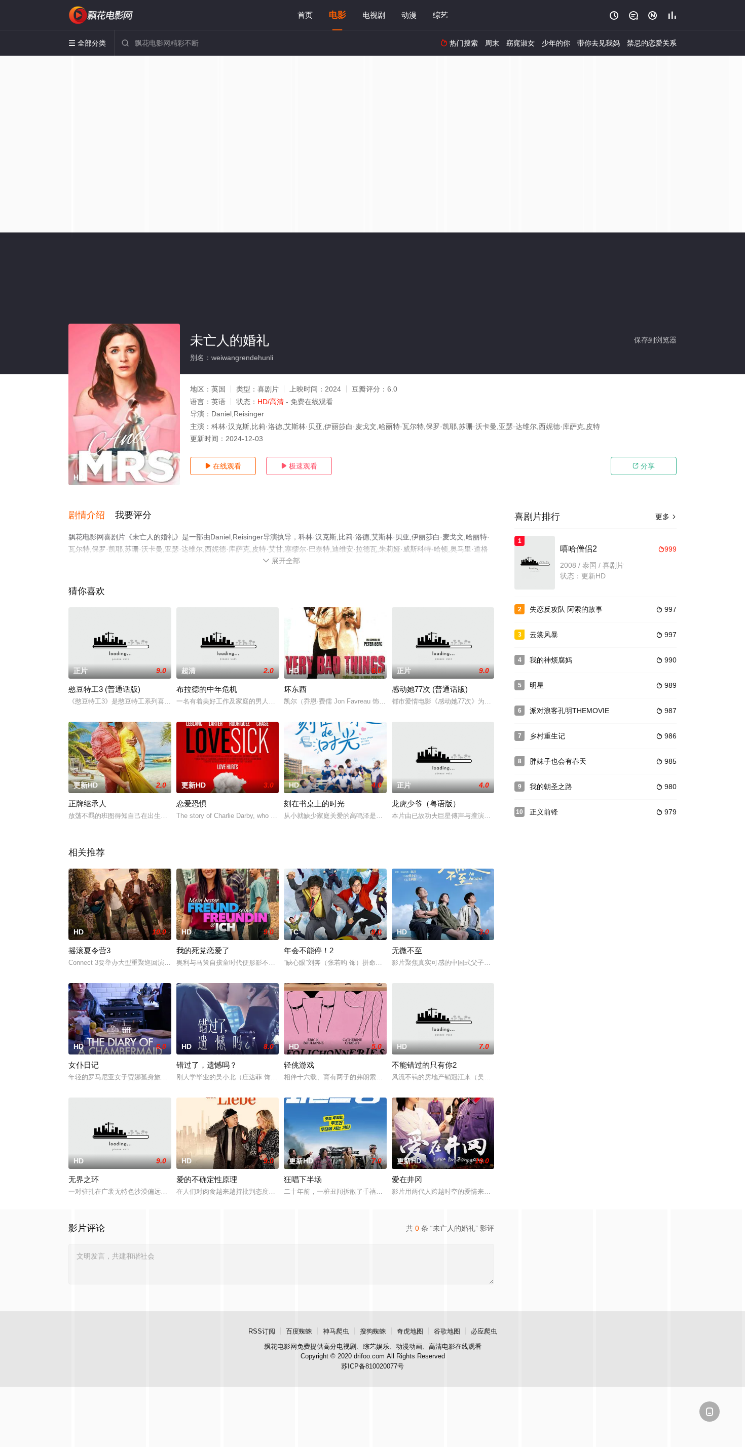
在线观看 (223, 466)
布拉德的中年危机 (206, 689)
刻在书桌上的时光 (314, 803)
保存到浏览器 (655, 340)
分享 (643, 466)
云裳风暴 (544, 635)
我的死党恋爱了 (203, 950)
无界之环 (83, 1179)
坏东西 (295, 689)
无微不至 (407, 950)
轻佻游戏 (299, 1065)
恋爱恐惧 (191, 803)
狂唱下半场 (303, 1179)
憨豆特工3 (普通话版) (104, 689)
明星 (537, 685)
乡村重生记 (547, 736)
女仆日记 (83, 1065)
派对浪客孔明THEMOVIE (569, 711)
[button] (91, 516)
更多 (666, 517)
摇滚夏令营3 (89, 950)
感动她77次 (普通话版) (430, 689)
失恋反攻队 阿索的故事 (566, 609)
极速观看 (299, 466)
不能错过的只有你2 (424, 1065)
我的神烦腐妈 (551, 660)
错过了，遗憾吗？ (206, 1065)
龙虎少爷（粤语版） (426, 803)
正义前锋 (544, 812)
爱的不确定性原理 (206, 1179)
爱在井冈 (407, 1179)
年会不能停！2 (308, 950)
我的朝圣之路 (551, 787)
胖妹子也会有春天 (558, 761)
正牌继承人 (87, 803)
